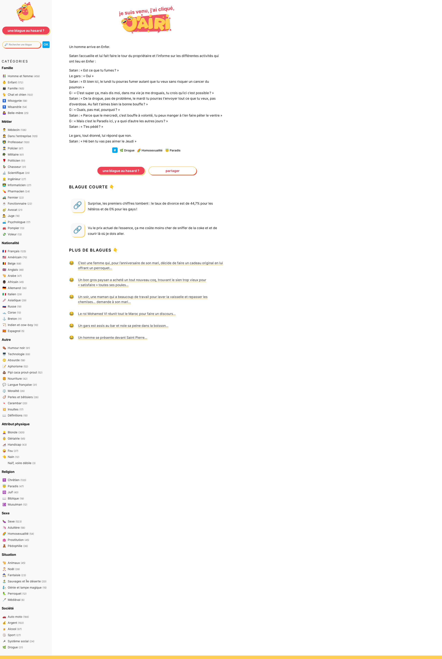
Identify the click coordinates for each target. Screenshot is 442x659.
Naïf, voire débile (21, 463)
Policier (12, 148)
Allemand (14, 288)
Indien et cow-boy (20, 325)
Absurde (13, 360)
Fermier (13, 197)
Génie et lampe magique (24, 587)
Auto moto (15, 616)
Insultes (12, 409)
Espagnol (13, 331)
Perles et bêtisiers (20, 397)
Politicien (13, 160)
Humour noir (16, 348)
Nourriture (14, 378)
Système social (18, 641)
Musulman (14, 504)
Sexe (12, 521)
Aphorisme (15, 366)
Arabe (12, 275)
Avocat (12, 209)
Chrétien (14, 480)
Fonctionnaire (17, 203)
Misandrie (14, 107)
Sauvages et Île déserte (24, 581)
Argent (13, 622)
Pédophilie (15, 546)
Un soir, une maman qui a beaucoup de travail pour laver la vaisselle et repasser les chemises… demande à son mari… (143, 299)
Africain (13, 282)
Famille (13, 88)
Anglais (13, 269)
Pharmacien (16, 191)
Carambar (14, 403)
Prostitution (15, 540)
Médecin (14, 130)
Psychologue (16, 222)
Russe (11, 306)
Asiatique (14, 300)
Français (14, 251)
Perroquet (14, 593)
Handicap (14, 444)
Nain (10, 457)
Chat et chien (17, 94)
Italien (12, 294)
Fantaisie (14, 575)
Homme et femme (21, 76)
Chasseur (14, 167)
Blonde (13, 432)
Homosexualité (149, 150)
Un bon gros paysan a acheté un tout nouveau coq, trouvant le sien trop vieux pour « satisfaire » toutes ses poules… (142, 282)
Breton (12, 318)
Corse (11, 312)
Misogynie (14, 100)
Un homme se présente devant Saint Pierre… (112, 337)
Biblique (13, 498)
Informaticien (16, 185)
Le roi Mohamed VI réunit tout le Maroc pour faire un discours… (127, 314)
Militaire (13, 154)
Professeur (16, 142)
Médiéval (13, 600)
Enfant (12, 82)
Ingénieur (14, 179)
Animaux (13, 563)
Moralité (13, 391)
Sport (11, 635)
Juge (11, 216)
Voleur (12, 234)
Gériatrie (13, 438)
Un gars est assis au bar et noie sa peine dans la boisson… (123, 326)
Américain (14, 257)
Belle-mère (15, 113)
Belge (11, 263)
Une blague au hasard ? (121, 171)
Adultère (13, 527)
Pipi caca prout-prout (22, 372)
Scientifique (16, 173)
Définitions (15, 415)
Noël (11, 569)
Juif (10, 492)
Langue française (19, 384)
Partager (173, 171)
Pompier (13, 228)
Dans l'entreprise (20, 136)
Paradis (172, 150)
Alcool (12, 629)
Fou (10, 451)
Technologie (16, 354)
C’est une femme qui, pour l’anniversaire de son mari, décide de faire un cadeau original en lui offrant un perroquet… (150, 265)
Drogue (127, 150)
